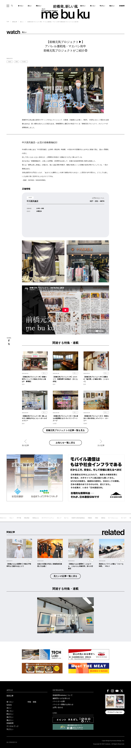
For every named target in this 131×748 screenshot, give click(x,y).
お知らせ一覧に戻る (65, 442)
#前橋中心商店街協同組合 (64, 518)
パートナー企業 (59, 701)
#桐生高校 (12, 518)
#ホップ (45, 518)
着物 (16, 61)
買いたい (92, 6)
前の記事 (25, 445)
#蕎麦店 (76, 518)
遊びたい (10, 717)
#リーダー (110, 518)
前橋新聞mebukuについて (63, 695)
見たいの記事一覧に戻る (65, 576)
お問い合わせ (58, 707)
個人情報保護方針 (12, 742)
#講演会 (89, 518)
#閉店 (82, 518)
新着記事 (14, 21)
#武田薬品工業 (119, 518)
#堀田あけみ (22, 518)
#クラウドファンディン (34, 518)
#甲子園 (5, 518)
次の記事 (101, 445)
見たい (30, 6)
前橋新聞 (121, 6)
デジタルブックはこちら (115, 712)
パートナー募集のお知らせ (63, 704)
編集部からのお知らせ (61, 698)
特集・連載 (32, 702)
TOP (8, 21)
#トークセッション (99, 518)
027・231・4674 (97, 201)
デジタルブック (13, 726)
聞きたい (38, 6)
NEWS (9, 705)
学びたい (102, 6)
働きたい (112, 6)
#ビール (52, 518)
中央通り (24, 61)
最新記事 (10, 696)
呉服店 (9, 61)
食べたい (20, 6)
